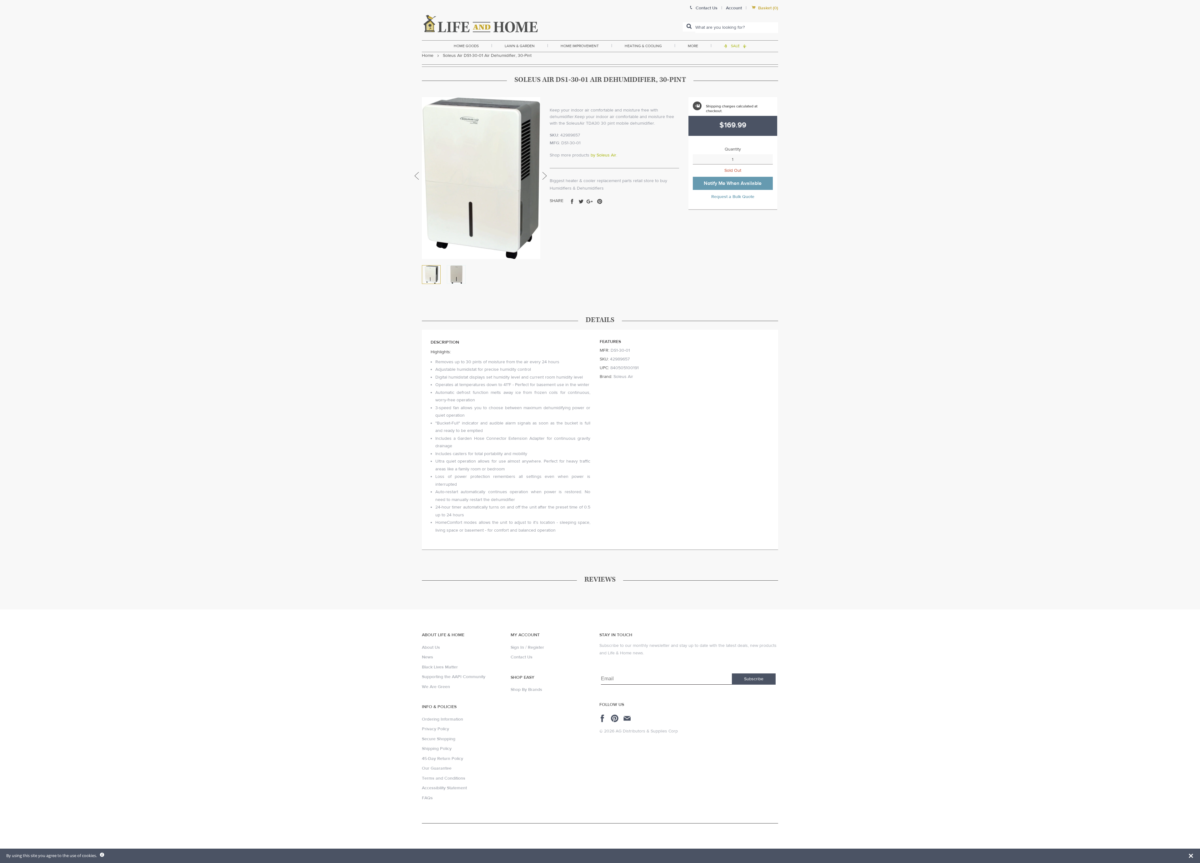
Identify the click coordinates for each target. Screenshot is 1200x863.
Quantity (733, 149)
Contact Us (521, 657)
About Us (431, 647)
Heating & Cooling (643, 45)
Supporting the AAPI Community (453, 677)
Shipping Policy (437, 748)
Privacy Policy (435, 729)
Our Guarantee (437, 768)
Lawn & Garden (520, 45)
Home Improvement (580, 45)
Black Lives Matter (440, 667)
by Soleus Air (603, 155)
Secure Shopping (438, 739)
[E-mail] (627, 718)
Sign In (517, 647)
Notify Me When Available (733, 183)
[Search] (689, 27)
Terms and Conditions (443, 778)
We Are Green (436, 687)
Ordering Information (442, 719)
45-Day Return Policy (442, 758)
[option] (481, 178)
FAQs (427, 798)
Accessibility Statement (444, 788)
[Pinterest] (615, 718)
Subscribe (753, 679)
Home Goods (466, 45)
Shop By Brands (526, 689)
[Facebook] (603, 718)
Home (427, 55)
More (693, 45)
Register (536, 647)
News (427, 657)
